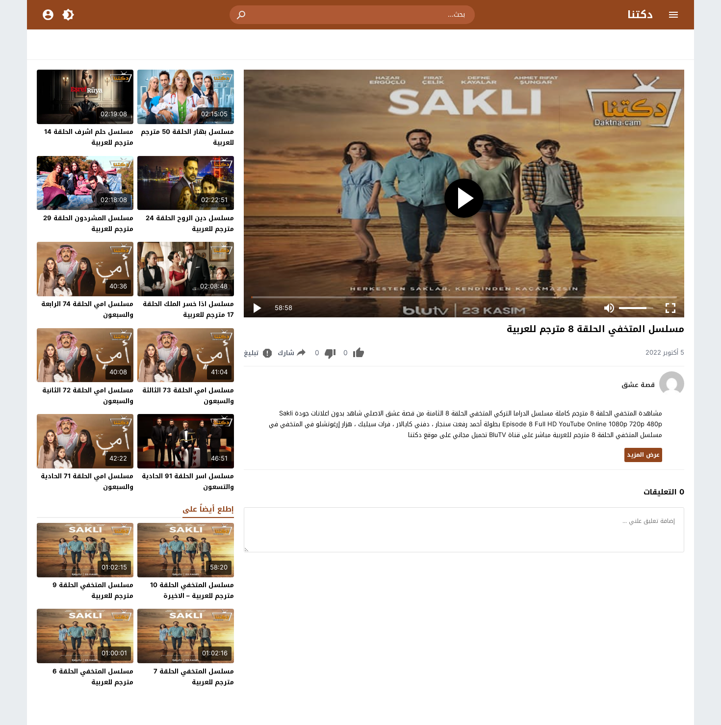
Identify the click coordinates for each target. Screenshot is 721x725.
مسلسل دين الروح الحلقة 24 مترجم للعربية (190, 223)
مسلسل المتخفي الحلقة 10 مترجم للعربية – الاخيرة (192, 590)
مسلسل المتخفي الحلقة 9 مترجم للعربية (92, 590)
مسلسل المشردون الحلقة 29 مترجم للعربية (88, 223)
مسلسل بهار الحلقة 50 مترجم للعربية (187, 137)
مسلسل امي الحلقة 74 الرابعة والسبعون (87, 309)
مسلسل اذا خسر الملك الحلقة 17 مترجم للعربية (188, 309)
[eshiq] (671, 394)
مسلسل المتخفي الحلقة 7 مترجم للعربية (194, 676)
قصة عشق (638, 385)
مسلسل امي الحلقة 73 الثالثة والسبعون (188, 395)
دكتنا (640, 15)
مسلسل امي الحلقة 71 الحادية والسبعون (87, 481)
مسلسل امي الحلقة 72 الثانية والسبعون (87, 395)
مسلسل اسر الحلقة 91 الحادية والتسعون (188, 481)
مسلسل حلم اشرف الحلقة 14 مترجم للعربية (88, 137)
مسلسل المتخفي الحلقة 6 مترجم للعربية (92, 676)
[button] (242, 14)
